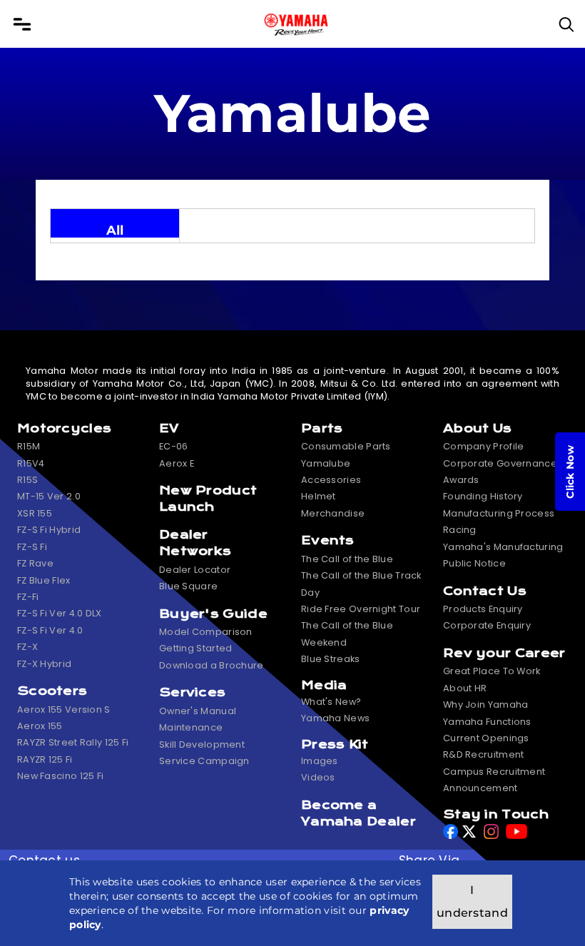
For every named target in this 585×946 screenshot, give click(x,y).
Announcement (480, 788)
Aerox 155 (40, 726)
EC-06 (173, 446)
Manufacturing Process (498, 513)
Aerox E (176, 463)
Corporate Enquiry (487, 625)
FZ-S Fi (32, 547)
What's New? (331, 702)
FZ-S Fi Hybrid (49, 530)
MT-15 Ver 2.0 (49, 496)
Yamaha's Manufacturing (503, 547)
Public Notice (474, 563)
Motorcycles (64, 428)
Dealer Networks (195, 543)
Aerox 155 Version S (64, 709)
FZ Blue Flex (44, 580)
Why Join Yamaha (486, 704)
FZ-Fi (28, 597)
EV (169, 428)
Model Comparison (206, 632)
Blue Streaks (330, 659)
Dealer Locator (194, 570)
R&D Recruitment (483, 754)
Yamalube (325, 463)
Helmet (318, 496)
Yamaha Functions (487, 722)
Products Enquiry (483, 609)
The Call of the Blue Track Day (361, 583)
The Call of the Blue (347, 559)
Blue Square (188, 586)
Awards (461, 480)
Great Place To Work (492, 671)
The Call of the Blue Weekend (347, 633)
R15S (27, 480)
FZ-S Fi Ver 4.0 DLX (59, 613)
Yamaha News (335, 718)
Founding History (483, 496)
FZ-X (27, 647)
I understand (472, 901)
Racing (460, 530)
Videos (318, 777)
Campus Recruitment (494, 772)
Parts (322, 428)
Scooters (52, 690)
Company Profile (483, 446)
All (115, 230)
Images (319, 761)
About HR (465, 688)
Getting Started (196, 648)
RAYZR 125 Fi (45, 759)
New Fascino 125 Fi (60, 776)
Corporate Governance (500, 463)
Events (328, 540)
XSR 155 (34, 513)
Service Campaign (204, 761)
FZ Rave (35, 563)
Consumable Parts (346, 446)
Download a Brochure (211, 665)
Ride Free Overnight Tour (360, 609)
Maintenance (191, 727)
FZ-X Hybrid (44, 664)
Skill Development (202, 744)
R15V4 (31, 463)
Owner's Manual (197, 711)
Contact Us (484, 591)
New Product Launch (208, 498)
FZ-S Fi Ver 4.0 (50, 630)
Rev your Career (504, 653)
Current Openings (486, 738)
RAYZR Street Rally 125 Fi (73, 742)
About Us (477, 428)
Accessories (331, 480)
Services (192, 692)
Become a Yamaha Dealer (358, 813)
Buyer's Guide (213, 613)
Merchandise (333, 513)
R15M (28, 446)
